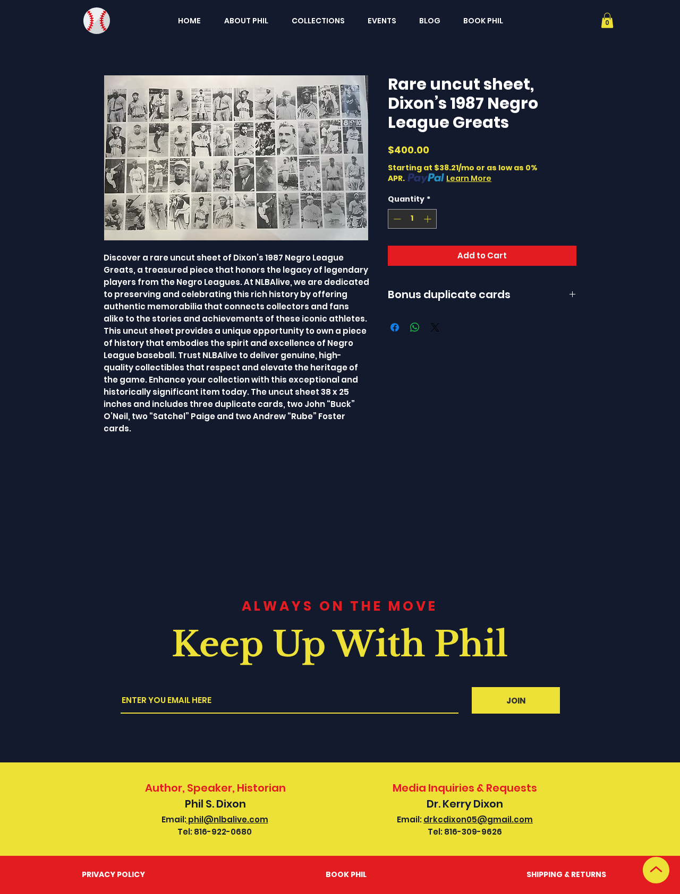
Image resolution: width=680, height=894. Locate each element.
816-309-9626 (473, 831)
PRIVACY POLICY (113, 874)
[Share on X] (435, 327)
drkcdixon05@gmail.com (478, 819)
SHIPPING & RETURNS (566, 874)
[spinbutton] (412, 219)
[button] (607, 20)
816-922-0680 (223, 831)
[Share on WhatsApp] (415, 327)
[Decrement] (396, 219)
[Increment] (428, 219)
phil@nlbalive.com (227, 819)
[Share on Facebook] (394, 327)
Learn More (468, 178)
